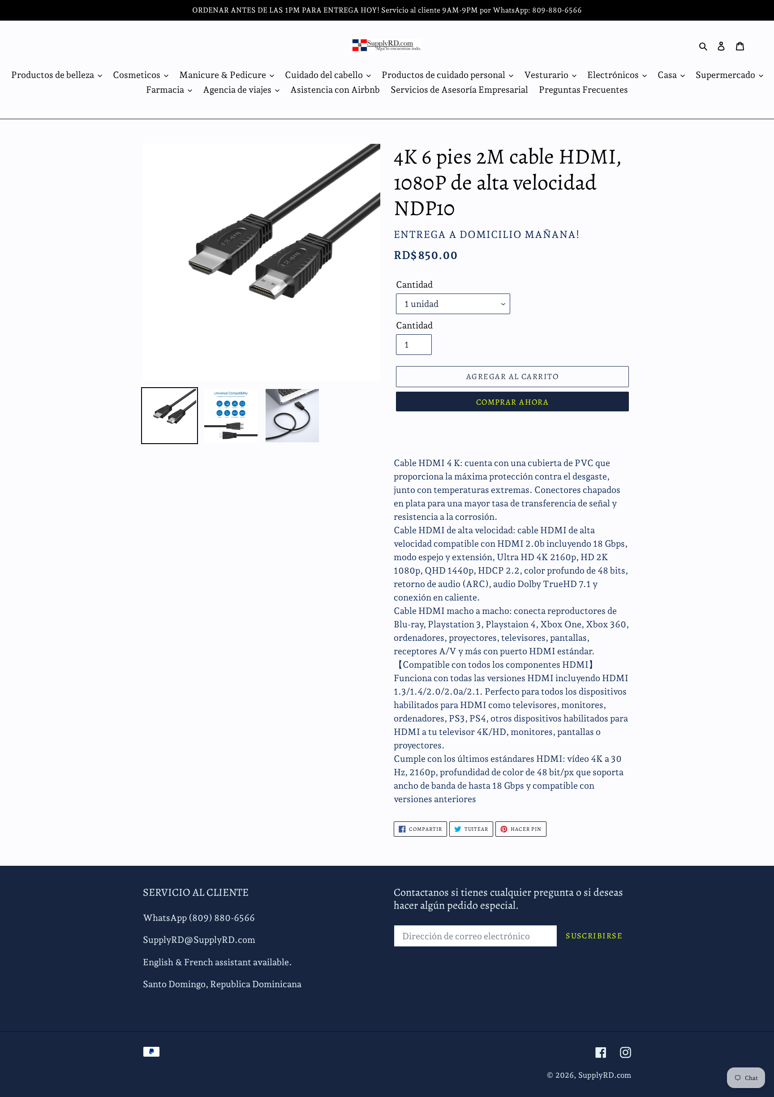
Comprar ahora (512, 402)
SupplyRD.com (604, 1075)
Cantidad (414, 284)
